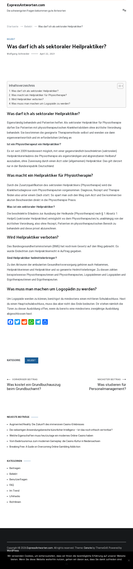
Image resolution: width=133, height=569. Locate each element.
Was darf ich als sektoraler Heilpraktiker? (35, 91)
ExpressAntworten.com (26, 5)
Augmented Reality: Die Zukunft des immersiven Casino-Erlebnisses (47, 424)
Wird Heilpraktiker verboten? (27, 99)
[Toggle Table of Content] (118, 86)
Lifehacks (15, 496)
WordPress (13, 550)
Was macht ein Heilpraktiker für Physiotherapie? (39, 95)
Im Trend (14, 490)
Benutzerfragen (18, 479)
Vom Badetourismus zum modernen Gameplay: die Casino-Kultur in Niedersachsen (55, 441)
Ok (66, 563)
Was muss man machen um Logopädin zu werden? (40, 103)
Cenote (88, 547)
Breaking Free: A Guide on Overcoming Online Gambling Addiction (45, 446)
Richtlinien (15, 502)
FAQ (12, 485)
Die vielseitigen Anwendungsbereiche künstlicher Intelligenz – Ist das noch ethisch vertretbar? (61, 429)
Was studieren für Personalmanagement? (107, 384)
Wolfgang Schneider (18, 54)
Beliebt (11, 39)
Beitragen (15, 468)
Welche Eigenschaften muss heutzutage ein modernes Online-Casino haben (51, 435)
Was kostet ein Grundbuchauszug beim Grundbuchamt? (33, 384)
